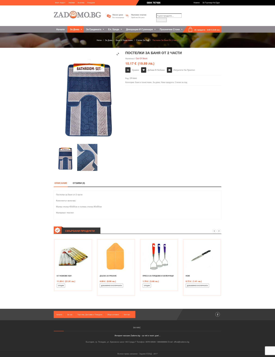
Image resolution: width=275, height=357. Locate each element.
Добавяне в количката (111, 285)
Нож (188, 275)
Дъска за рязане (108, 275)
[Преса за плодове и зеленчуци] (159, 256)
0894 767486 (153, 2)
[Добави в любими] (77, 286)
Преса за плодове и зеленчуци (158, 275)
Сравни (135, 69)
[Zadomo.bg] (77, 14)
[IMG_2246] (65, 157)
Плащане (91, 2)
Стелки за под (142, 40)
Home (99, 40)
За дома (108, 40)
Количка (81, 2)
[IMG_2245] (87, 157)
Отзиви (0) (79, 183)
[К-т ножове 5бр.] (73, 256)
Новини (197, 2)
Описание (60, 183)
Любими (71, 2)
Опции (61, 285)
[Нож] (202, 256)
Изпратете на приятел (184, 69)
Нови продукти (167, 82)
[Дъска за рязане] (116, 256)
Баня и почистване (124, 40)
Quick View (87, 286)
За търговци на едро (211, 2)
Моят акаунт (60, 2)
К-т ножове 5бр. (64, 275)
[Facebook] (217, 314)
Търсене (161, 19)
